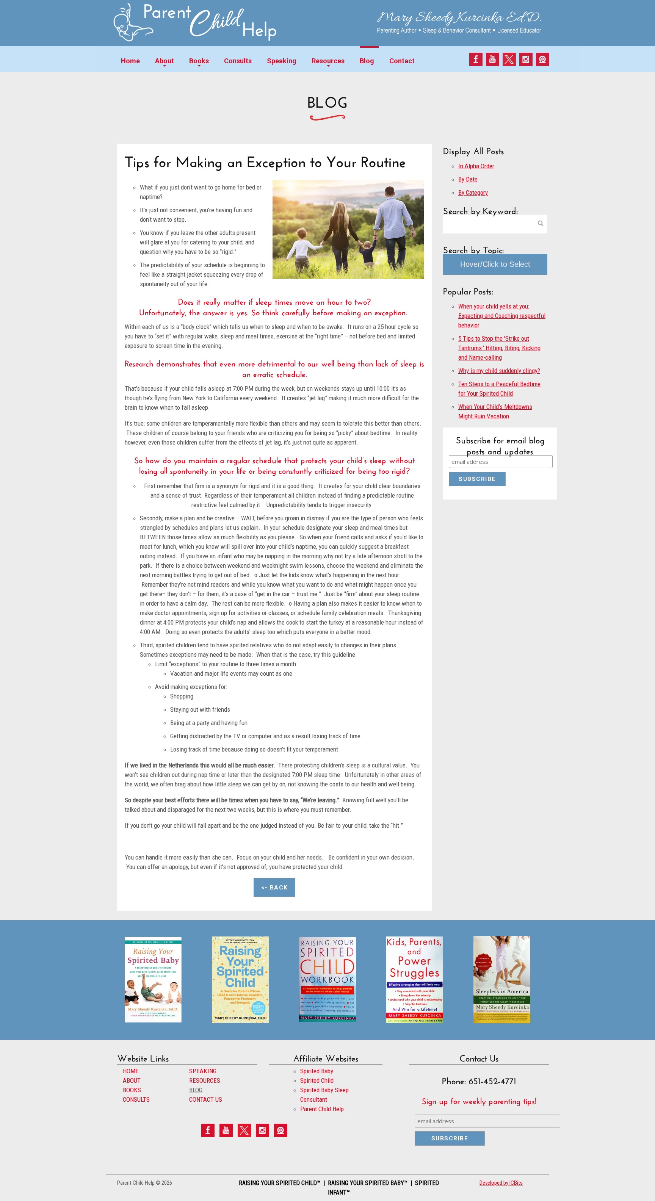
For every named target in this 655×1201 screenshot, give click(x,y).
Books (199, 61)
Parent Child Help (322, 1109)
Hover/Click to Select (495, 264)
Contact (402, 61)
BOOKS (132, 1090)
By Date (468, 179)
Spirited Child (317, 1080)
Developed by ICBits (501, 1182)
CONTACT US (205, 1099)
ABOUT (132, 1080)
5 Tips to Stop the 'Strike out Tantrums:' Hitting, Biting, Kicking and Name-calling (499, 348)
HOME (131, 1071)
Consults (238, 61)
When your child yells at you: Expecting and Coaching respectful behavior (501, 315)
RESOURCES (204, 1080)
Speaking (281, 61)
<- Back (274, 887)
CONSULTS (136, 1099)
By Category (473, 192)
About (164, 61)
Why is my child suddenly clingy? (499, 370)
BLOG (195, 1090)
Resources (328, 61)
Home (130, 61)
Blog (367, 61)
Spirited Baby (316, 1071)
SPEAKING (202, 1071)
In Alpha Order (476, 166)
